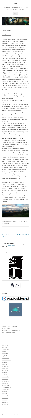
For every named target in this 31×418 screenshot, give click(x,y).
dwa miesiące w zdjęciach (8, 332)
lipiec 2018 (4, 347)
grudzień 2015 (5, 370)
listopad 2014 (5, 385)
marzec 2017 (5, 353)
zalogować (11, 245)
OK (15, 3)
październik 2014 (6, 387)
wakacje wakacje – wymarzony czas (11, 330)
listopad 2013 (5, 404)
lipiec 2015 (4, 372)
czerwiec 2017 (5, 351)
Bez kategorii (22, 221)
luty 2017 (4, 356)
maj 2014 (4, 393)
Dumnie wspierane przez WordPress (11, 415)
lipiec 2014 (4, 391)
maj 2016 (4, 364)
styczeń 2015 (5, 381)
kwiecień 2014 (5, 396)
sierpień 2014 (5, 389)
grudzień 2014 (5, 383)
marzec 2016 (5, 368)
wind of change (6, 328)
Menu (15, 13)
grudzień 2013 (5, 402)
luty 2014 (4, 400)
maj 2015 (4, 375)
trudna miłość (5, 335)
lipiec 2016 (4, 362)
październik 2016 (6, 360)
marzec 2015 (5, 379)
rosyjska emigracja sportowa (9, 326)
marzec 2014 (5, 398)
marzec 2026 (5, 345)
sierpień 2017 (5, 349)
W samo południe (23, 234)
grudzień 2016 (5, 358)
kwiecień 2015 (5, 377)
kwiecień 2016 (5, 366)
